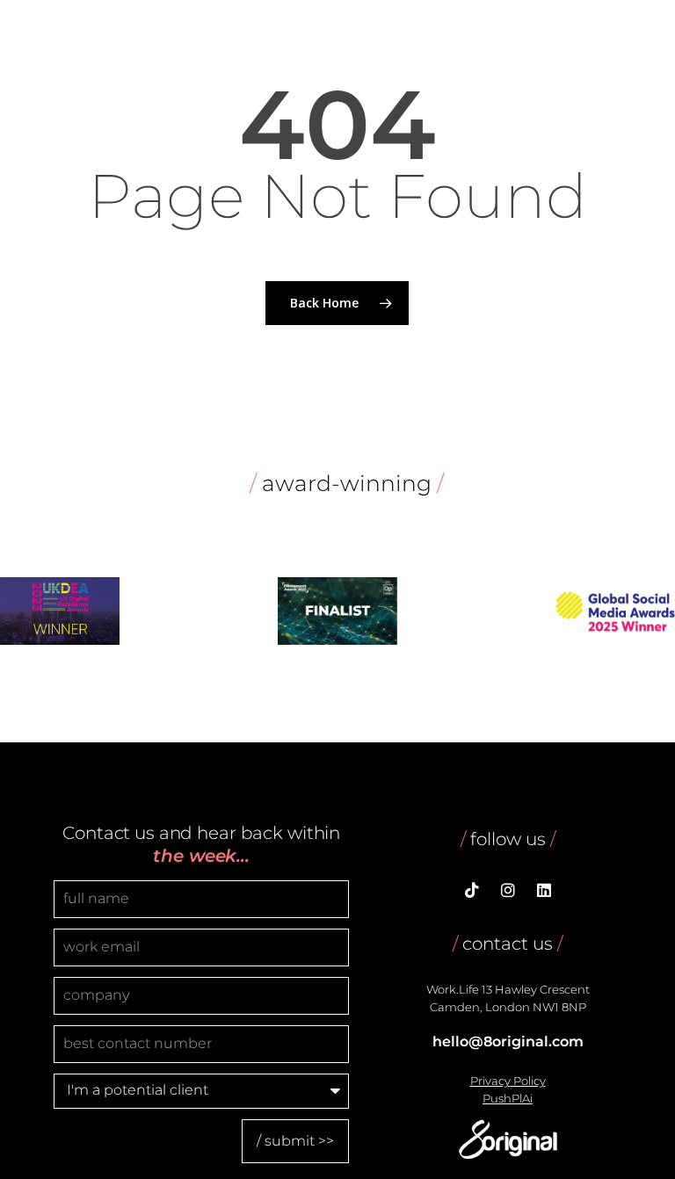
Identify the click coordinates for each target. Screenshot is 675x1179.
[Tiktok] (472, 892)
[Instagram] (508, 892)
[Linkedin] (544, 892)
